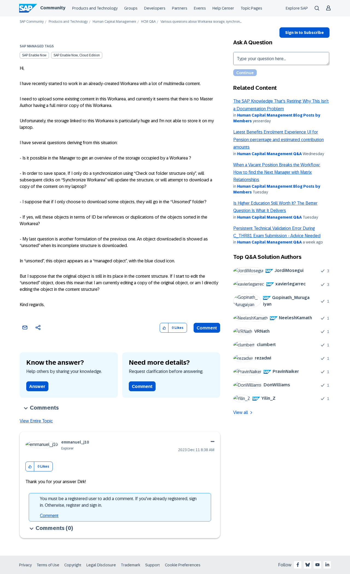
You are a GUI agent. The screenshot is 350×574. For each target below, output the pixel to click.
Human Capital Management (114, 22)
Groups (131, 8)
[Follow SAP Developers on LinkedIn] (327, 565)
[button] (164, 328)
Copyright (72, 565)
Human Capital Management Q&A (269, 154)
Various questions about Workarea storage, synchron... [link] (201, 22)
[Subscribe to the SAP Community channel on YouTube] (317, 565)
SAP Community (32, 22)
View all (240, 412)
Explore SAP (297, 8)
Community (52, 7)
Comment (207, 328)
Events (200, 8)
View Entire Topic (36, 421)
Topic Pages (251, 8)
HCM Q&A (148, 22)
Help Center (223, 8)
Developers (154, 8)
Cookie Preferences (182, 565)
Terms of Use (48, 565)
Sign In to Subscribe (304, 32)
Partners (179, 8)
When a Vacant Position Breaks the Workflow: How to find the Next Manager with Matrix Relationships (276, 172)
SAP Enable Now (34, 55)
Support (152, 565)
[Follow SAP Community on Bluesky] (307, 565)
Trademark (130, 565)
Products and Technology (95, 8)
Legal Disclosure (101, 565)
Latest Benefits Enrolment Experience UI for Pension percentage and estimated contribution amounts (278, 139)
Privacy (25, 565)
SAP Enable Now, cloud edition (77, 55)
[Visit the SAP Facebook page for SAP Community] (298, 565)
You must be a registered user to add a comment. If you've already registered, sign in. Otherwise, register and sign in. (118, 502)
